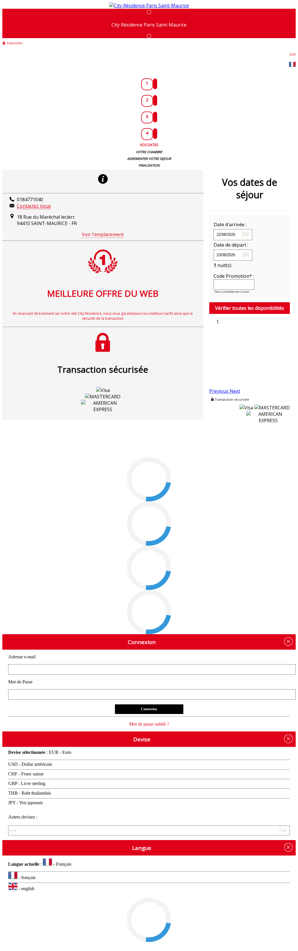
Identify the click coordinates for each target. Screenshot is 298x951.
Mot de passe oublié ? (149, 724)
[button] (219, 391)
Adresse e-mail (22, 656)
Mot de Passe (20, 681)
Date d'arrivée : (230, 224)
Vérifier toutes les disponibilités (249, 308)
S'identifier (14, 43)
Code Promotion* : (234, 276)
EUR (293, 54)
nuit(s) (222, 265)
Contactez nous (34, 206)
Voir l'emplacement (103, 234)
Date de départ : (231, 245)
